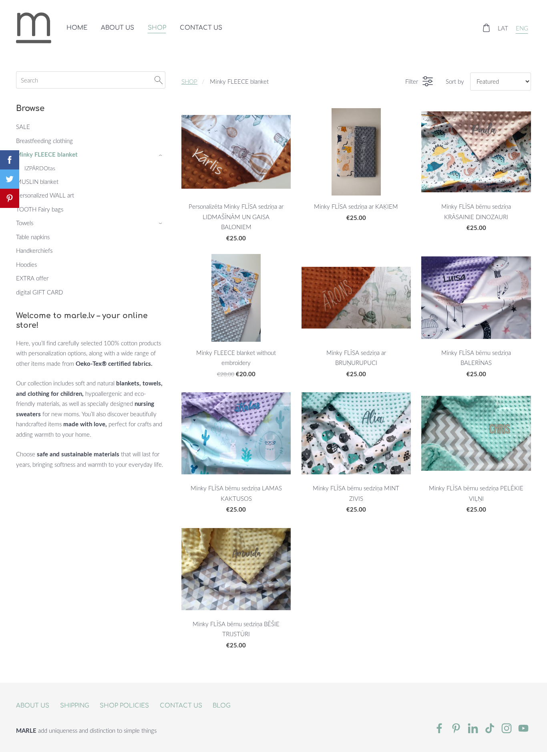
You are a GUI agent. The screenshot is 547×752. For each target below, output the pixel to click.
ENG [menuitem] (522, 28)
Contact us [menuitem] (201, 27)
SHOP (189, 81)
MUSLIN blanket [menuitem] (37, 181)
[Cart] (486, 27)
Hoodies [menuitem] (26, 264)
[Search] (158, 80)
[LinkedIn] (473, 728)
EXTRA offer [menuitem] (32, 278)
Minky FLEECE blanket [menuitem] (47, 154)
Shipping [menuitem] (74, 705)
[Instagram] (506, 728)
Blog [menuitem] (222, 705)
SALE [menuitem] (23, 127)
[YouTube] (523, 728)
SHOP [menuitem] (157, 27)
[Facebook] (439, 728)
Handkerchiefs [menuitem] (34, 250)
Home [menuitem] (76, 27)
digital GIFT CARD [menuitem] (39, 292)
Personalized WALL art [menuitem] (45, 195)
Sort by (455, 81)
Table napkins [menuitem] (33, 237)
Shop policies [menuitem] (124, 705)
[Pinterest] (456, 728)
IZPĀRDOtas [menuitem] (39, 168)
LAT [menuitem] (503, 28)
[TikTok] (489, 728)
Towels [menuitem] (24, 223)
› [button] (161, 155)
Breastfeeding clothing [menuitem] (44, 141)
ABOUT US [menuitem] (117, 27)
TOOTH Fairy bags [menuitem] (39, 209)
